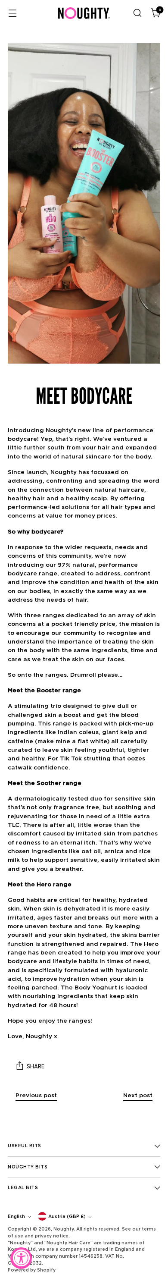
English (16, 1216)
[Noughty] (84, 13)
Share (35, 1066)
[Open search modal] (137, 13)
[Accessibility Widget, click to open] (21, 1258)
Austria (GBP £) (67, 1216)
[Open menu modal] (12, 13)
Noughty (63, 1229)
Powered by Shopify (32, 1270)
